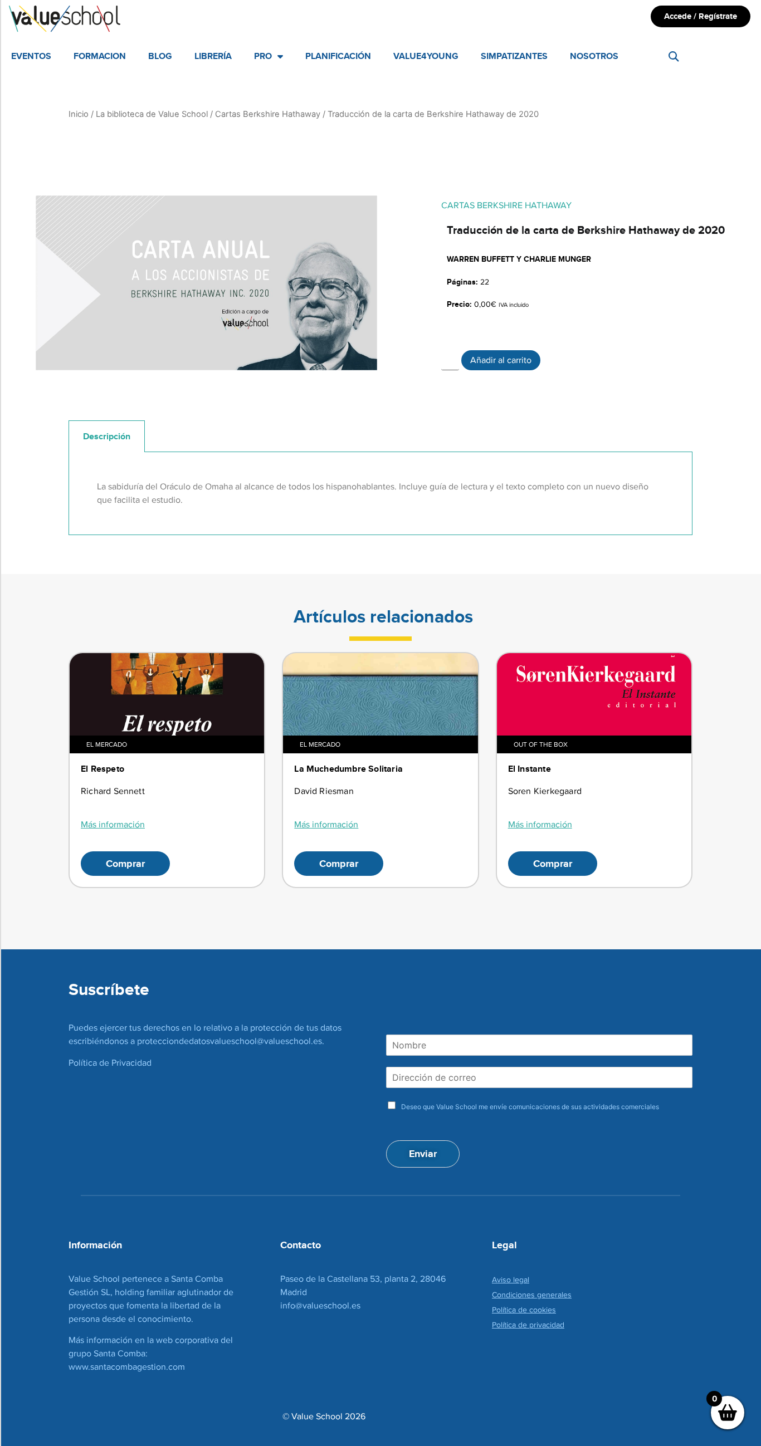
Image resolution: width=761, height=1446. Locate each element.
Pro (263, 56)
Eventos (31, 56)
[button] (673, 56)
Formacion (100, 56)
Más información (113, 824)
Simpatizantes (514, 56)
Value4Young (425, 56)
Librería (213, 56)
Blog (160, 56)
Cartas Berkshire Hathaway (267, 114)
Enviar (423, 1153)
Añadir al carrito (500, 360)
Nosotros (594, 56)
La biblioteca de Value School (152, 114)
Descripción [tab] (106, 436)
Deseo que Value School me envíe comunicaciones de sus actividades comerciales (530, 1106)
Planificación (338, 56)
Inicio (79, 114)
